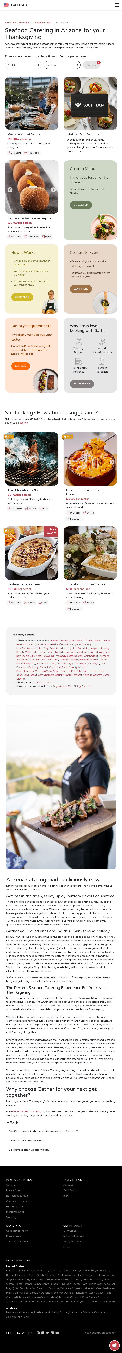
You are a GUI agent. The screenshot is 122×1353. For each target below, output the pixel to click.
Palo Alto (76, 671)
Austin (88, 640)
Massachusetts (64, 655)
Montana (104, 655)
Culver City (42, 648)
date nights (37, 1111)
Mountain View (43, 671)
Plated (86, 686)
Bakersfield (58, 644)
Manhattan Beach (44, 652)
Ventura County (92, 674)
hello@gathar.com (73, 1236)
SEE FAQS (20, 365)
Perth (26, 1316)
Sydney (64, 1312)
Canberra (99, 1312)
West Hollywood (44, 655)
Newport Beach (88, 659)
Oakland (65, 671)
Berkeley (33, 667)
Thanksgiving (42, 22)
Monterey (28, 671)
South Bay (36, 1279)
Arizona (54, 640)
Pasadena (81, 652)
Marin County (69, 667)
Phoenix (64, 640)
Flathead (22, 659)
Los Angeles (74, 644)
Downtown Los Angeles (63, 648)
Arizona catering (17, 22)
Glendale (83, 648)
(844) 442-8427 (73, 1241)
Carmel (44, 667)
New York (35, 659)
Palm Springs (65, 663)
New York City (49, 659)
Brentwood (28, 648)
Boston (78, 655)
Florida (107, 640)
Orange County (69, 659)
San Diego (80, 663)
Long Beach (41, 1270)
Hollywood (96, 648)
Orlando (29, 644)
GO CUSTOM (81, 204)
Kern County (44, 644)
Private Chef (44, 682)
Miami (20, 644)
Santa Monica (96, 652)
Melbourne (75, 1312)
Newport (29, 663)
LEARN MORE (22, 296)
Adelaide (11, 1316)
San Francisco (90, 671)
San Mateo (30, 674)
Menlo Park (57, 1292)
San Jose (54, 1288)
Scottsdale (76, 640)
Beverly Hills (13, 1275)
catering (20, 1260)
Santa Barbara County (50, 674)
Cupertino (55, 667)
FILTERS (93, 63)
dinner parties (20, 1111)
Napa (56, 671)
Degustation (60, 686)
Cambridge (90, 655)
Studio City (28, 655)
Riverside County (46, 663)
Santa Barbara (73, 674)
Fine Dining (74, 686)
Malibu (28, 652)
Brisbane (88, 1312)
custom (24, 422)
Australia (11, 1308)
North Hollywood (64, 652)
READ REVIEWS (82, 383)
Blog (66, 1195)
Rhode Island (27, 1301)
